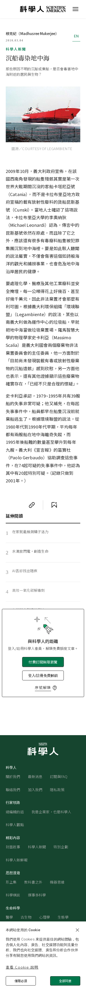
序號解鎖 (43, 687)
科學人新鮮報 (16, 859)
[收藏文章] (54, 505)
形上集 (11, 882)
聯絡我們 (13, 789)
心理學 (44, 917)
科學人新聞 (16, 48)
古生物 (26, 917)
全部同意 (65, 981)
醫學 (9, 917)
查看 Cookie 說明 (22, 967)
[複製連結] (32, 505)
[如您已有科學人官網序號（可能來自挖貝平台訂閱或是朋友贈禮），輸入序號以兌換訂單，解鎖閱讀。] (55, 688)
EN (76, 35)
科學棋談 (13, 894)
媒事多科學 (37, 894)
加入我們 (35, 789)
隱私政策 (57, 789)
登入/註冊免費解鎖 (43, 675)
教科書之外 (33, 882)
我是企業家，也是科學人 (51, 811)
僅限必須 (21, 981)
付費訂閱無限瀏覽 (42, 661)
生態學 (63, 917)
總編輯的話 (15, 811)
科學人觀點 (15, 824)
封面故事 (13, 846)
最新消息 (35, 776)
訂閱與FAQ (58, 776)
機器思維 (57, 882)
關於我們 (13, 776)
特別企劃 (61, 846)
